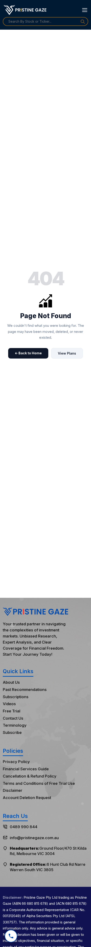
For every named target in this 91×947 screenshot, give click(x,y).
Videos (9, 703)
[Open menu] (84, 10)
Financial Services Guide (26, 769)
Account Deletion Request (27, 797)
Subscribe (12, 732)
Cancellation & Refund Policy (29, 776)
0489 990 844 (23, 826)
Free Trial (11, 711)
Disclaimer (12, 790)
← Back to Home (28, 353)
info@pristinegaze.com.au (34, 837)
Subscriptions (15, 696)
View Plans (67, 353)
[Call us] (11, 933)
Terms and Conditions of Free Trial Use (39, 783)
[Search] (83, 21)
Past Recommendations (25, 689)
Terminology (15, 725)
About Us (11, 682)
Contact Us (13, 718)
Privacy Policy (16, 761)
